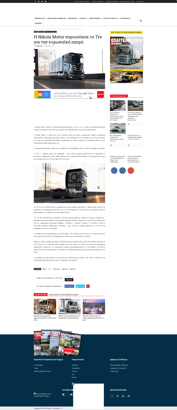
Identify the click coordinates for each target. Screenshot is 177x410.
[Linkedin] (42, 1)
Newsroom (39, 46)
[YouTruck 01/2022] (69, 347)
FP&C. (61, 408)
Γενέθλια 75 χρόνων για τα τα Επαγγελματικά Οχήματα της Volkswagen (117, 159)
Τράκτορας (56, 269)
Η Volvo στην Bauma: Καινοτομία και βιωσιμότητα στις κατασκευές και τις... (134, 159)
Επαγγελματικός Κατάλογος (119, 365)
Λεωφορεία (75, 368)
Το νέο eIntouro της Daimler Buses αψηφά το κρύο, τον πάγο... (135, 137)
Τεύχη (36, 368)
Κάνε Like (114, 168)
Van (73, 374)
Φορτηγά (75, 365)
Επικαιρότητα (40, 18)
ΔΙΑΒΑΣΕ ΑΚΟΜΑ (40, 295)
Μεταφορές (72, 18)
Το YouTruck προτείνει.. (50, 31)
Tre (50, 269)
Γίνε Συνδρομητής (131, 168)
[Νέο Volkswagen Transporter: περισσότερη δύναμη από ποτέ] (118, 128)
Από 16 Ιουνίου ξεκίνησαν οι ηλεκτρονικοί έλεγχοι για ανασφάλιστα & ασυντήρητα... (117, 116)
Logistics (83, 18)
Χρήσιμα (38, 23)
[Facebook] (35, 1)
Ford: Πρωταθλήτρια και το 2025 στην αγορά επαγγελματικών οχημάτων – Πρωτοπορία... (135, 116)
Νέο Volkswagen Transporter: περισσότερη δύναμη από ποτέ (116, 138)
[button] (140, 20)
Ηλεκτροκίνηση (95, 18)
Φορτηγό (72, 269)
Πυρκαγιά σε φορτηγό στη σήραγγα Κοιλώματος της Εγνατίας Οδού (45, 318)
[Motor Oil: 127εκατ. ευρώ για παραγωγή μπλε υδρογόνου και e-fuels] (94, 306)
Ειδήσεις (41, 31)
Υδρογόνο (65, 269)
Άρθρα (35, 31)
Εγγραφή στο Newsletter (118, 368)
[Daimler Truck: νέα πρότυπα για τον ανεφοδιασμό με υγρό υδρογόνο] (69, 306)
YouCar (74, 377)
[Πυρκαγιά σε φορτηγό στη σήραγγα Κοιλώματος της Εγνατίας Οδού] (45, 306)
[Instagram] (38, 1)
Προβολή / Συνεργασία (112, 1)
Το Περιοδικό (124, 18)
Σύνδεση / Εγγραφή (97, 1)
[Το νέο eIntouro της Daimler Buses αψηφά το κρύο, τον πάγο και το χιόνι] (135, 128)
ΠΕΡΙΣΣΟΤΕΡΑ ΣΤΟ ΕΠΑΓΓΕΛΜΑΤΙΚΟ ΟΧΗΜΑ (63, 295)
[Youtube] (45, 1)
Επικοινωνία (140, 1)
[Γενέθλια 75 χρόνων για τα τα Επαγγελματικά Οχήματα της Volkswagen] (118, 149)
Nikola (44, 269)
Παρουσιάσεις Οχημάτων (56, 18)
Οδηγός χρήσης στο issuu (127, 1)
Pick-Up (74, 371)
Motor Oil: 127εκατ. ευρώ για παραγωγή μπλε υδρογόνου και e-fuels (93, 318)
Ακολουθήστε (122, 168)
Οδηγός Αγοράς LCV (110, 18)
